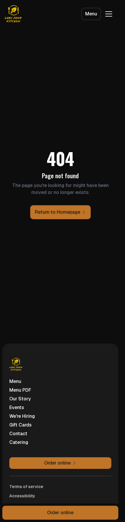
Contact (18, 434)
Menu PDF (20, 390)
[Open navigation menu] (109, 14)
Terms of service (26, 486)
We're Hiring (22, 416)
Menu (91, 14)
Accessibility (22, 495)
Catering (18, 442)
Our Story (20, 399)
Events (16, 407)
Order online (60, 513)
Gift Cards (20, 425)
